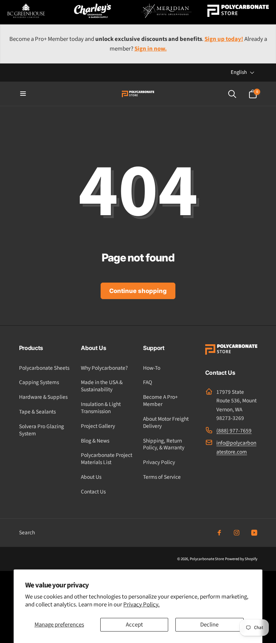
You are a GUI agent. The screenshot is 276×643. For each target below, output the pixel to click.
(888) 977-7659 (234, 431)
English (239, 72)
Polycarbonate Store (207, 559)
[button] (23, 94)
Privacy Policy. (141, 604)
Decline (209, 624)
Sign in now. (150, 48)
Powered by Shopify (241, 559)
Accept (134, 624)
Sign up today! (223, 39)
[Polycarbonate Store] (231, 353)
